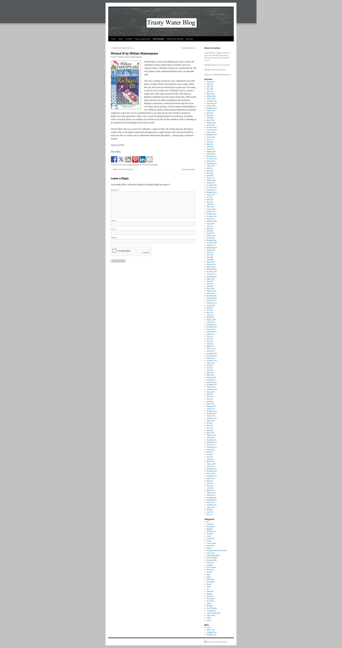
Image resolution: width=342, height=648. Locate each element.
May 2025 (210, 115)
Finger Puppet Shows (213, 555)
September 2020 (212, 247)
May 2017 (210, 341)
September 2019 (212, 276)
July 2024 (210, 139)
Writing (209, 620)
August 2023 (211, 166)
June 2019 (210, 281)
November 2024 (212, 130)
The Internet (210, 598)
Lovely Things (211, 567)
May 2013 (210, 457)
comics (209, 536)
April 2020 (210, 259)
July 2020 (210, 252)
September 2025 (212, 108)
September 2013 (212, 447)
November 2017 (212, 327)
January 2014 (211, 437)
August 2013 (211, 449)
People (209, 577)
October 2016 (211, 358)
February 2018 (211, 320)
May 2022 (210, 202)
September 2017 (212, 332)
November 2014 (212, 413)
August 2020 (211, 250)
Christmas (210, 533)
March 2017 (210, 346)
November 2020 (212, 243)
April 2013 (210, 459)
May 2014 (210, 428)
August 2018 (211, 305)
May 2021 (210, 228)
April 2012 (210, 488)
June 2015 (210, 396)
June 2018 (210, 310)
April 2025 (210, 118)
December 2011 (212, 497)
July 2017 (210, 336)
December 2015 (212, 382)
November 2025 (212, 103)
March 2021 (210, 233)
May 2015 (210, 399)
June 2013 (210, 454)
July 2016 (210, 365)
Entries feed (210, 630)
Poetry (209, 586)
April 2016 (210, 372)
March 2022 (210, 207)
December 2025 (212, 101)
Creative (209, 541)
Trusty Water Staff (189, 48)
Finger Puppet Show (142, 39)
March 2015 (210, 404)
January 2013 (211, 466)
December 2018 (212, 295)
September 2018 (212, 303)
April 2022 (210, 204)
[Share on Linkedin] (142, 159)
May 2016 (210, 370)
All (208, 521)
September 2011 (212, 505)
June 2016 (210, 368)
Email (113, 229)
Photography (211, 582)
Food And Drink (212, 558)
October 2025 (211, 106)
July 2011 (210, 509)
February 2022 (211, 209)
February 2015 (211, 406)
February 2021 (211, 235)
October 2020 (211, 245)
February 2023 (211, 180)
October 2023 (211, 161)
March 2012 (210, 490)
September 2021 (212, 221)
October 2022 (211, 190)
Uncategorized (211, 610)
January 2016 (211, 380)
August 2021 (211, 223)
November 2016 (212, 356)
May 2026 (210, 89)
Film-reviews (211, 553)
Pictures (209, 584)
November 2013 (212, 442)
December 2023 (212, 156)
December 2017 (212, 324)
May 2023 (210, 173)
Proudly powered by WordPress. (217, 642)
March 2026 (210, 94)
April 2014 (210, 430)
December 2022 (212, 185)
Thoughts (210, 606)
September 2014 (212, 418)
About (120, 39)
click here (207, 65)
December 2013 (212, 440)
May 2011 (210, 514)
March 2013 (210, 461)
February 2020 (211, 264)
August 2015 (211, 392)
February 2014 (211, 435)
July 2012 (210, 481)
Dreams (209, 548)
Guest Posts (210, 562)
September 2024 (212, 134)
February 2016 (211, 377)
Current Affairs (211, 543)
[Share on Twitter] (121, 159)
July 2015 (210, 394)
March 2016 (210, 375)
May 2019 (210, 283)
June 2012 (210, 483)
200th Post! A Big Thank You (122, 48)
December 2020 (212, 240)
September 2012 (212, 476)
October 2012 (211, 473)
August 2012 (211, 478)
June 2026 (210, 86)
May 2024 (210, 144)
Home (113, 39)
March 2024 (210, 149)
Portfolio (129, 39)
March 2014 (210, 433)
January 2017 (211, 351)
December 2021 (212, 214)
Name (113, 220)
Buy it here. (116, 151)
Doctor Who (210, 545)
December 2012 (212, 469)
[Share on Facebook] (114, 159)
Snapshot (209, 594)
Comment (115, 190)
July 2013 (210, 452)
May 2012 (210, 485)
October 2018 (211, 300)
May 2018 (210, 312)
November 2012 (212, 471)
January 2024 (211, 154)
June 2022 (210, 199)
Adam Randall (137, 57)
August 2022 (211, 195)
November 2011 (212, 500)
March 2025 (210, 120)
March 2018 (210, 317)
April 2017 (210, 344)
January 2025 (211, 125)
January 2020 (211, 267)
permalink (154, 164)
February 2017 (211, 348)
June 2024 (210, 142)
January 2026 (211, 98)
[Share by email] (149, 159)
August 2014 (211, 420)
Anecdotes (210, 524)
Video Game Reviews (175, 39)
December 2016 (212, 353)
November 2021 (212, 216)
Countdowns (211, 538)
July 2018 (210, 308)
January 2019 (211, 293)
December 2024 (212, 127)
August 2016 (211, 363)
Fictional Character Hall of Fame (217, 550)
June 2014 (210, 425)
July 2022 (210, 197)
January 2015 (211, 408)
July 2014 (210, 423)
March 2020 (210, 262)
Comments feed (211, 632)
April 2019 (210, 286)
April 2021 (210, 231)
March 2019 (210, 288)
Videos (209, 618)
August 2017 (211, 334)
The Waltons (210, 601)
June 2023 (210, 170)
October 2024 (211, 132)
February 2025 (211, 122)
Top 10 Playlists (212, 608)
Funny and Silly (212, 560)
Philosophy (210, 579)
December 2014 (212, 411)
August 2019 (211, 279)
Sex (208, 589)
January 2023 (211, 182)
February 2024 (211, 151)
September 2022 (212, 192)
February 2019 (211, 291)
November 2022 (212, 187)
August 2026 (211, 82)
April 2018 (210, 315)
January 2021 (211, 238)
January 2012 (211, 495)
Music (209, 574)
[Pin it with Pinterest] (135, 159)
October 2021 (211, 219)
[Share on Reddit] (128, 159)
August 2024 (211, 137)
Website (114, 237)
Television (210, 596)
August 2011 (211, 507)
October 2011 (211, 502)
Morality (209, 572)
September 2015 (212, 389)
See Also (189, 39)
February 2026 (211, 96)
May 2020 (210, 257)
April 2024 (210, 146)
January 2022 (211, 211)
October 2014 (211, 416)
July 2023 (210, 168)
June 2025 (210, 113)
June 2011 (210, 512)
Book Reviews (158, 39)
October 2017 (211, 329)
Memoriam (210, 570)
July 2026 (210, 84)
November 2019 (212, 271)
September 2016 (212, 360)
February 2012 (211, 493)
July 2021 (210, 226)
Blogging (209, 529)
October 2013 (211, 445)
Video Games (211, 615)
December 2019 (212, 269)
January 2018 (211, 322)
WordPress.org (211, 634)
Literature (210, 565)
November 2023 (212, 158)
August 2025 (211, 110)
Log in (209, 627)
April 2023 (210, 175)
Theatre (209, 603)
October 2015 (211, 387)
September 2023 (212, 163)
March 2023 (210, 178)
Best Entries (210, 526)
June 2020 (210, 255)
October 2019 (211, 274)
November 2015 (212, 384)
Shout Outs (210, 591)
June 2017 (210, 339)
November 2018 (212, 298)
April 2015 (210, 401)
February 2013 (211, 464)
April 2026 (210, 91)
